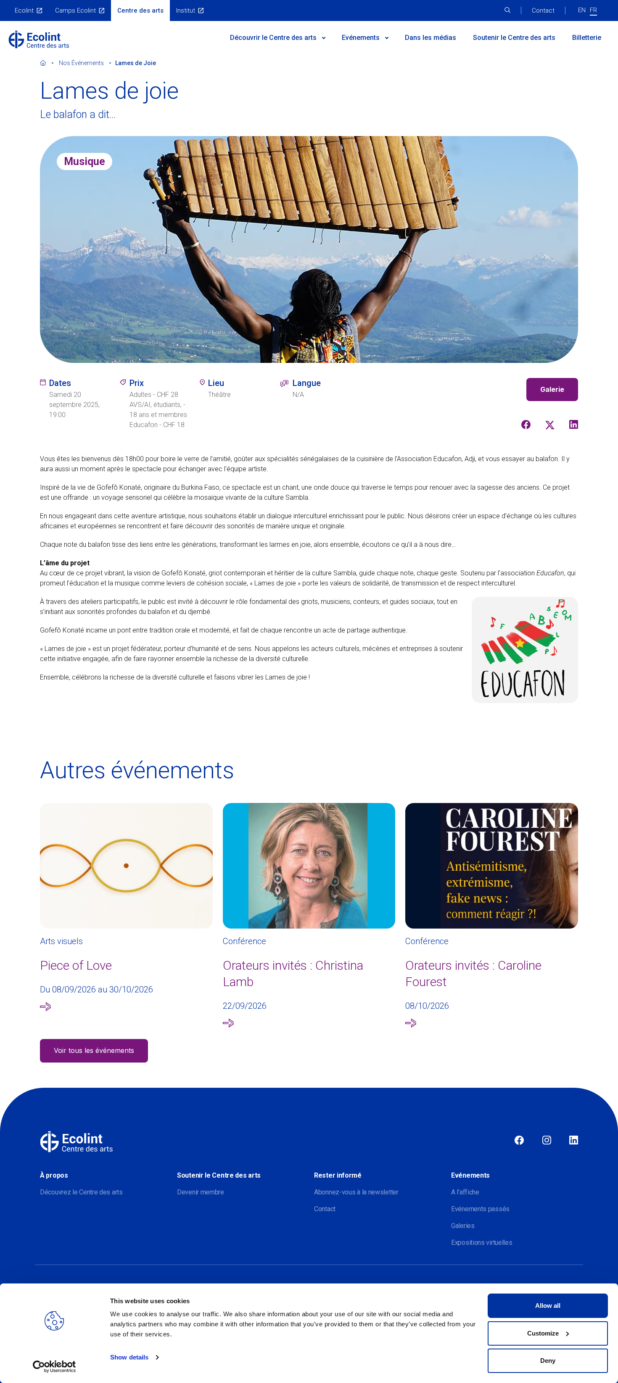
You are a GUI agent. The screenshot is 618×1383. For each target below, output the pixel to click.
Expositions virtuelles (481, 1243)
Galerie (552, 389)
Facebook (519, 1141)
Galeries (463, 1226)
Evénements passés (480, 1209)
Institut (185, 10)
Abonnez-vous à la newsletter (356, 1192)
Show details (129, 1357)
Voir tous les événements (94, 1050)
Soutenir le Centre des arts (514, 38)
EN (582, 10)
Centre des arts (140, 10)
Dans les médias (430, 38)
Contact (543, 10)
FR (593, 10)
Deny (547, 1360)
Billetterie (586, 38)
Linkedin (573, 1141)
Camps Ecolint (75, 10)
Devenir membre (200, 1192)
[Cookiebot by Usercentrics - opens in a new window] (54, 1366)
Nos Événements (81, 63)
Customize (543, 1333)
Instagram (546, 1141)
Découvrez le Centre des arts (81, 1192)
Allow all (547, 1305)
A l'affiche (465, 1192)
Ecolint (24, 10)
